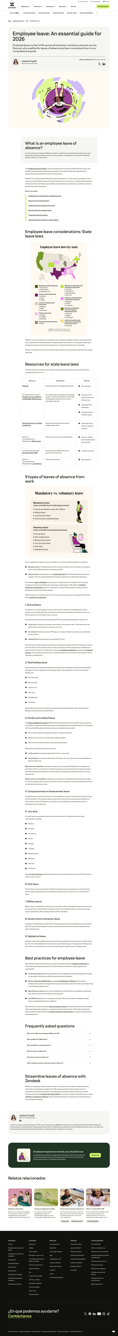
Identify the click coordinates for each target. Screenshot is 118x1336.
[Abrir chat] (114, 1332)
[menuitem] (106, 1)
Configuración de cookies (49, 1331)
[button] (57, 1033)
